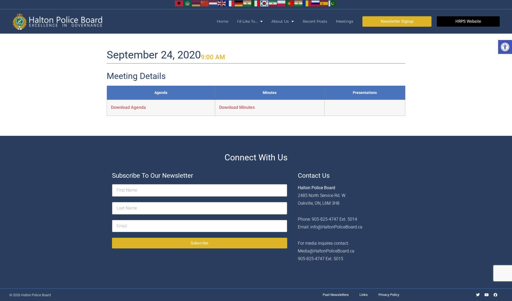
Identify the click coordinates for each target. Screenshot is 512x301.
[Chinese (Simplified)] (205, 3)
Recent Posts (315, 21)
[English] (222, 3)
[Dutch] (213, 3)
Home (222, 21)
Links (363, 295)
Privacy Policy (388, 295)
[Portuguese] (290, 3)
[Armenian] (196, 3)
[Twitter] (478, 295)
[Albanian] (179, 3)
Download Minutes (237, 107)
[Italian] (256, 3)
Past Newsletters (336, 295)
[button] (505, 47)
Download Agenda (128, 107)
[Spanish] (324, 3)
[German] (239, 3)
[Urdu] (333, 3)
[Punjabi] (298, 3)
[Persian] (273, 3)
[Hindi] (247, 3)
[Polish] (281, 3)
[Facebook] (495, 295)
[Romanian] (307, 3)
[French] (230, 3)
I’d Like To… (247, 21)
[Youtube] (486, 295)
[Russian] (315, 3)
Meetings (344, 21)
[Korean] (264, 3)
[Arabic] (187, 3)
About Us (280, 21)
